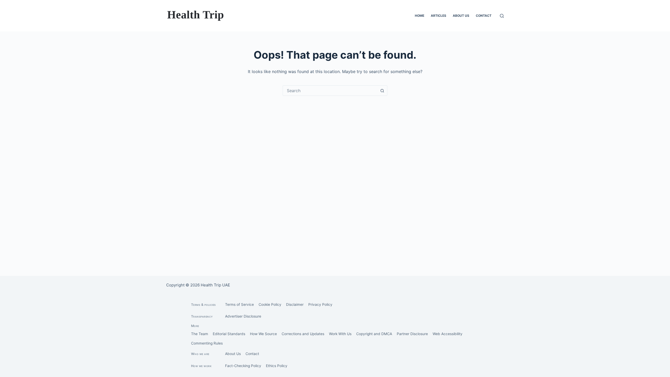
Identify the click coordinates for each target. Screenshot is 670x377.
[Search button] (382, 91)
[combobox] (330, 90)
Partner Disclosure (412, 334)
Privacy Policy (320, 304)
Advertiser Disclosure (243, 316)
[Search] (502, 16)
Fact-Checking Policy (243, 366)
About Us (461, 16)
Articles (438, 16)
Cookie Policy (270, 304)
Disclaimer (295, 304)
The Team (199, 334)
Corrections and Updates (303, 334)
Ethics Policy (276, 366)
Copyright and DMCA (374, 334)
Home (419, 16)
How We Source (263, 334)
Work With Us (340, 334)
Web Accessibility (447, 334)
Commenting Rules (207, 343)
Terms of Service (239, 304)
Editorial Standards (229, 334)
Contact (484, 16)
